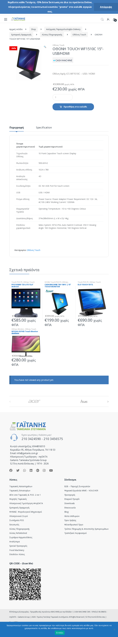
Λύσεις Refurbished (18, 533)
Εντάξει (59, 633)
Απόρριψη (106, 6)
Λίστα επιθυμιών (72, 516)
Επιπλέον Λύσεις (17, 554)
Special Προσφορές (18, 545)
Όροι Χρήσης (70, 520)
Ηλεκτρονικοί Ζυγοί (18, 516)
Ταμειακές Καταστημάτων (20, 486)
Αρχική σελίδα (15, 29)
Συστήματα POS (16, 520)
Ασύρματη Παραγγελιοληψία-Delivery (63, 29)
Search (102, 19)
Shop (33, 29)
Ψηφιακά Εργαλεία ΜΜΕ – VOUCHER (81, 490)
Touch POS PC (17, 282)
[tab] (16, 128)
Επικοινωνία (70, 507)
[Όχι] (114, 629)
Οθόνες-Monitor (18, 329)
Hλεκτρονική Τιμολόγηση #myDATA (26, 503)
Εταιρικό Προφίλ (72, 499)
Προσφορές (69, 494)
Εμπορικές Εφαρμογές (21, 34)
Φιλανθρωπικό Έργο (73, 524)
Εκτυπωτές (14, 524)
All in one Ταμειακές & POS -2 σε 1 (25, 494)
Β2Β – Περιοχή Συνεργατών (77, 486)
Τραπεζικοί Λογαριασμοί (75, 533)
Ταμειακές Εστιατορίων (19, 490)
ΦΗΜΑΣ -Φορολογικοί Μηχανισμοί (25, 511)
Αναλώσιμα (14, 541)
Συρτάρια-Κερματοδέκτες (20, 537)
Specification (44, 127)
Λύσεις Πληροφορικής (52, 34)
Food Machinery (16, 550)
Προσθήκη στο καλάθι (75, 106)
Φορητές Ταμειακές (18, 499)
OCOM (47, 282)
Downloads (69, 503)
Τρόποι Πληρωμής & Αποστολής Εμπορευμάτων (86, 529)
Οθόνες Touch (79, 34)
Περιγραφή (16, 127)
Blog (66, 511)
